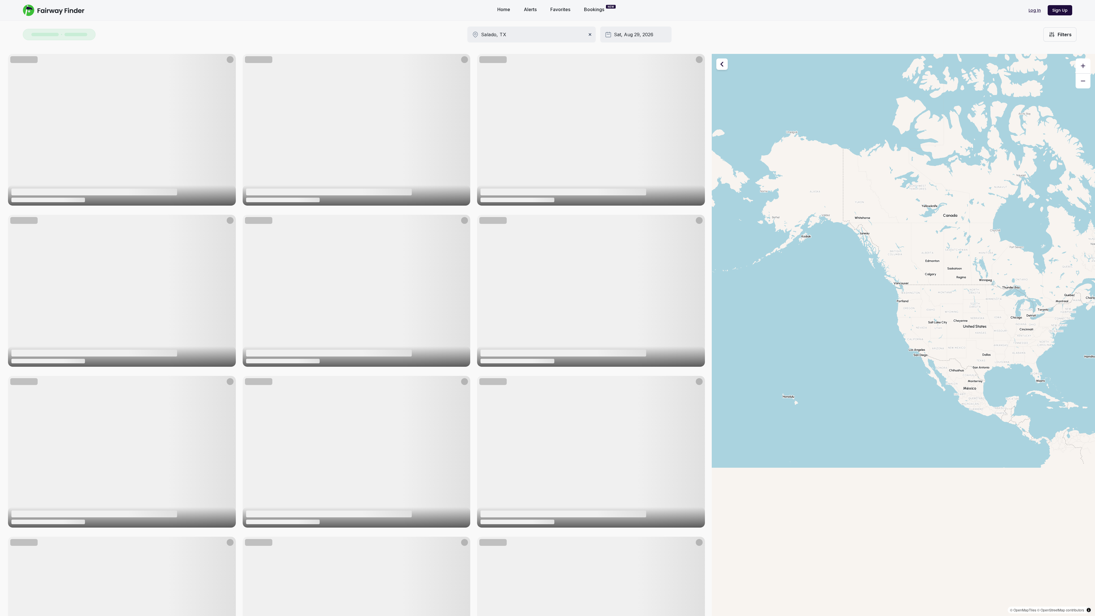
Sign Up (1060, 10)
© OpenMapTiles (1023, 609)
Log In (1035, 10)
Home (503, 9)
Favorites (560, 9)
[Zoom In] (1083, 65)
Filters (1065, 34)
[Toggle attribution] (1088, 610)
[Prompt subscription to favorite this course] (227, 61)
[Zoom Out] (1083, 81)
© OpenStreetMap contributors (1060, 609)
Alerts (530, 9)
